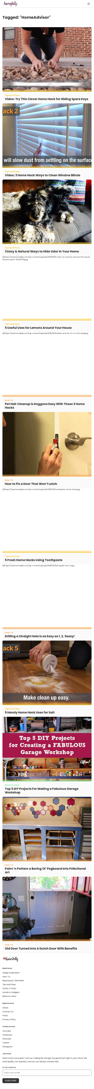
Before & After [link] (9, 996)
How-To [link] (6, 976)
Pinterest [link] (6, 1038)
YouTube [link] (6, 1031)
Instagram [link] (7, 1046)
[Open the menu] (89, 4)
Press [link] (5, 1015)
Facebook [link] (7, 1034)
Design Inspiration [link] (11, 972)
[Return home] (10, 4)
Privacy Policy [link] (9, 1019)
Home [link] (10, 959)
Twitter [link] (5, 1042)
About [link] (5, 1007)
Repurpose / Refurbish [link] (13, 980)
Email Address (9, 1067)
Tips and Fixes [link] (9, 984)
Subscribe (11, 1081)
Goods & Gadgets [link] (10, 992)
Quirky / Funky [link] (9, 988)
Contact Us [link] (7, 1011)
